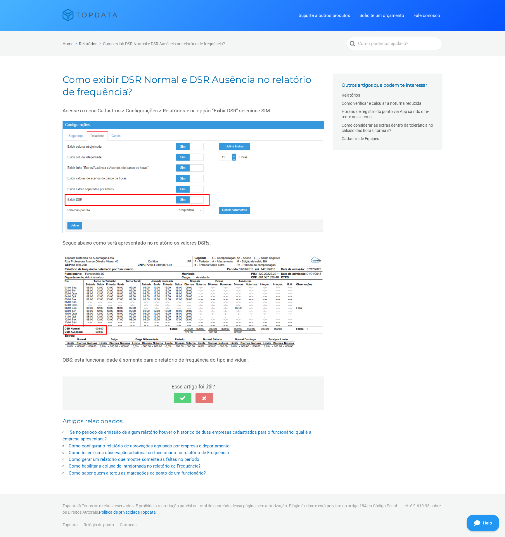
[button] (182, 398)
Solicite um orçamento (381, 15)
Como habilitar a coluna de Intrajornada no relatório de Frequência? (134, 466)
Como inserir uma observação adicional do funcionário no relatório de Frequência (149, 452)
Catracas (128, 524)
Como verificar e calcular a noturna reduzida (381, 103)
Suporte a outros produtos (324, 15)
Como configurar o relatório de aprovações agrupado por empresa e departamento (149, 446)
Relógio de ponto (99, 524)
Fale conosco (427, 15)
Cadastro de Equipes (360, 138)
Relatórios (351, 95)
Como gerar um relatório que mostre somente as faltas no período (134, 459)
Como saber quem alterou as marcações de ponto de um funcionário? (137, 473)
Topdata (70, 524)
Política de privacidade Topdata (127, 512)
